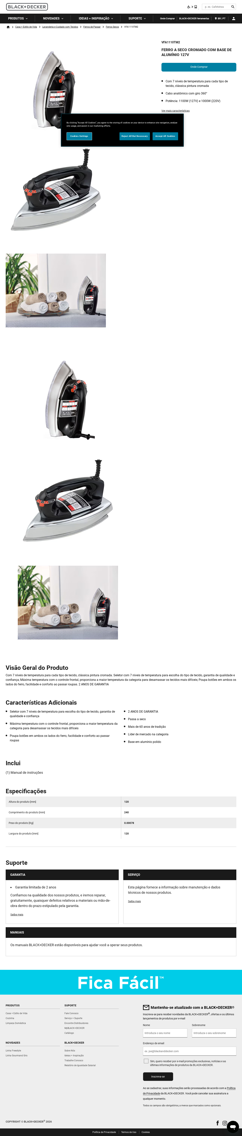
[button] (217, 1123)
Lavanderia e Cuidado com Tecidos (60, 27)
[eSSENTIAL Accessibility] (192, 7)
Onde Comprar (167, 18)
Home (8, 27)
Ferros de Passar (92, 27)
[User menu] (233, 18)
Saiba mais (16, 914)
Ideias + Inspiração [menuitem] (94, 18)
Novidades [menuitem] (51, 18)
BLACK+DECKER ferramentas (194, 18)
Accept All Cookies (165, 136)
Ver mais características (175, 110)
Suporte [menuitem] (135, 18)
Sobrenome (198, 1025)
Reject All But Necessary (135, 136)
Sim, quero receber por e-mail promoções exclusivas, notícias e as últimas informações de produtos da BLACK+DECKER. (188, 1063)
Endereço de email (153, 1043)
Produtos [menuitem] (16, 18)
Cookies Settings (79, 136)
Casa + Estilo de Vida (26, 27)
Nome (146, 1025)
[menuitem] (17, 18)
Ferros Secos (112, 27)
